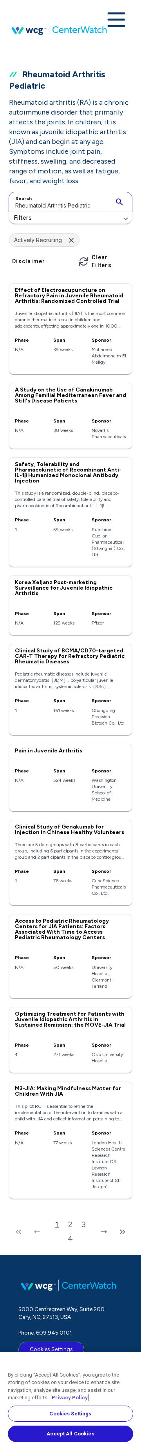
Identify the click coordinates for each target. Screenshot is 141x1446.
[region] (70, 1399)
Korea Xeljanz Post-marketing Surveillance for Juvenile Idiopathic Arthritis (63, 588)
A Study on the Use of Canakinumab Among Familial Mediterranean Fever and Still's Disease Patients (70, 395)
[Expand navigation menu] (116, 20)
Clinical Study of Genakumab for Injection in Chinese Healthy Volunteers (69, 829)
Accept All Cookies (70, 1434)
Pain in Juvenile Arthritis (48, 750)
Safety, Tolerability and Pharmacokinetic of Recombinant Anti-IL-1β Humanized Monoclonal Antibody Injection (68, 472)
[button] (70, 218)
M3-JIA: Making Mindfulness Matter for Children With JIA (68, 1091)
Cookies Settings (51, 1349)
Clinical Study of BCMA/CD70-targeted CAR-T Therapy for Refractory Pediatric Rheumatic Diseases (70, 656)
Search (23, 198)
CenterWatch (59, 29)
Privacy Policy (70, 1397)
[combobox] (54, 202)
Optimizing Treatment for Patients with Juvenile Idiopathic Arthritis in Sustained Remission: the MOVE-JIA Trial (70, 1019)
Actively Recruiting (38, 240)
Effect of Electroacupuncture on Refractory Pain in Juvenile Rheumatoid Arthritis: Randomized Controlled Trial (69, 295)
